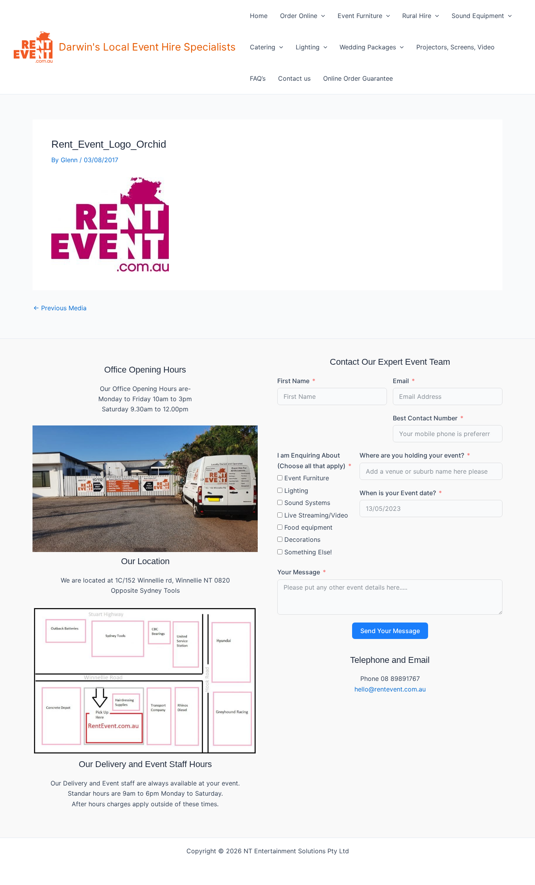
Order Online (298, 16)
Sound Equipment (478, 16)
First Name (293, 381)
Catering (262, 47)
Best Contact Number (425, 418)
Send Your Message (390, 631)
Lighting (308, 47)
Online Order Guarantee (358, 78)
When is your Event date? (398, 493)
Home (259, 16)
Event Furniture (360, 16)
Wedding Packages (368, 47)
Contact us (294, 78)
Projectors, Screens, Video (455, 47)
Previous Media (60, 308)
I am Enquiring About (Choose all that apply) (311, 460)
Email (401, 381)
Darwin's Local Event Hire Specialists (147, 47)
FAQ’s (258, 78)
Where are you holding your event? (412, 455)
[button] (321, 15)
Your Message (298, 572)
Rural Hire (416, 16)
